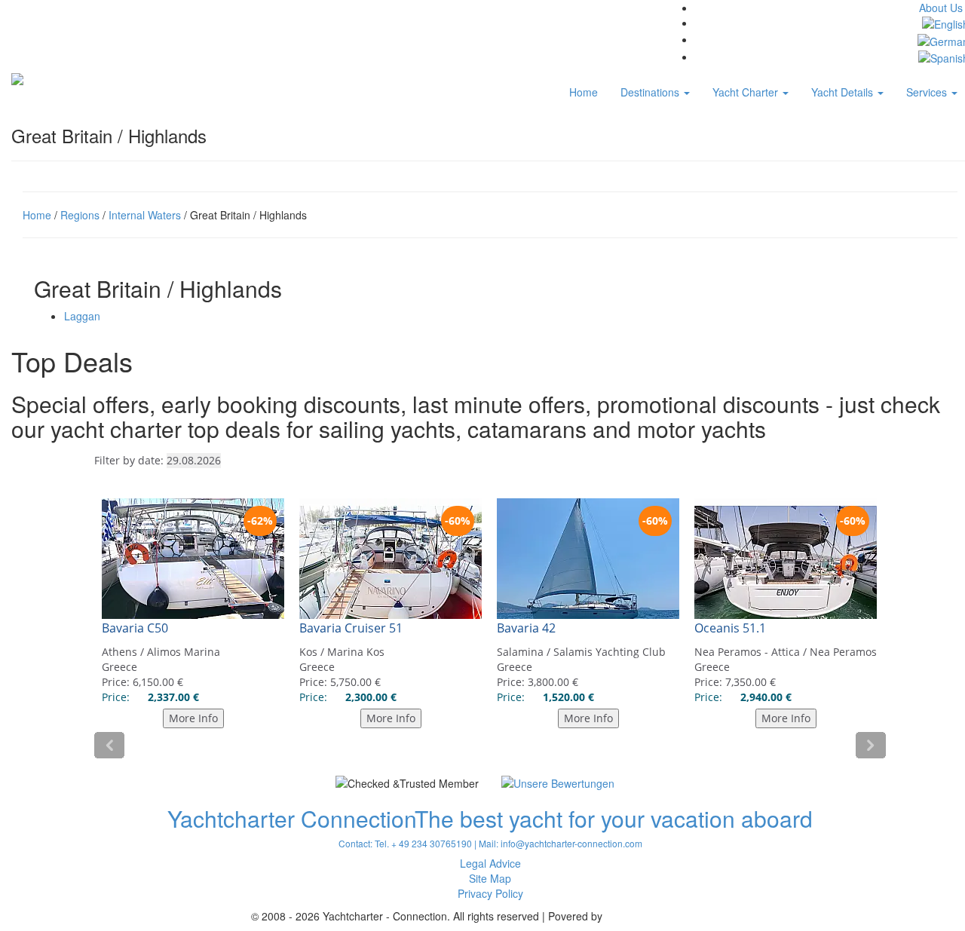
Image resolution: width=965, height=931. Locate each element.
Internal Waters (145, 214)
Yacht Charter (746, 92)
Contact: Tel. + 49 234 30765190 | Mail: (420, 843)
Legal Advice (490, 863)
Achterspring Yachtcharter (667, 915)
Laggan (82, 315)
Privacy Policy (490, 893)
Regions (80, 214)
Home (583, 92)
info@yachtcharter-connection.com (571, 843)
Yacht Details (843, 92)
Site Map (490, 878)
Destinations (651, 92)
